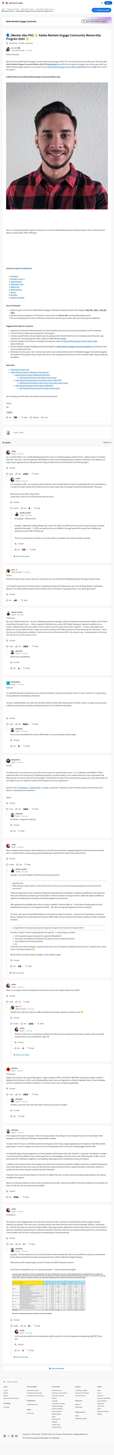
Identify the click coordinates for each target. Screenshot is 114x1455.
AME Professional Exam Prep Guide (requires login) (38, 377)
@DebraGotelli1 (16, 282)
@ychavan (14, 276)
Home (3, 9)
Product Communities (13, 9)
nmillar (13, 451)
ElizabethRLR (15, 682)
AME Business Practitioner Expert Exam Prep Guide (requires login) (43, 383)
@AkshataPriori (16, 290)
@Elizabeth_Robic (17, 284)
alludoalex (18, 651)
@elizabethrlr (35, 788)
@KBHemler (15, 287)
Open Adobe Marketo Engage (96, 21)
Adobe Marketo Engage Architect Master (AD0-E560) (67, 67)
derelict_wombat (25, 513)
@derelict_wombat (17, 298)
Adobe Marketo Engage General (44, 9)
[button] (101, 10)
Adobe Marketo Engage (27, 9)
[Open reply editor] (57, 432)
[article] (56, 463)
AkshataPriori (15, 760)
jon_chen (14, 48)
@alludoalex (52, 64)
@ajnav (13, 292)
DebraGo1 (14, 1068)
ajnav (13, 570)
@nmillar (14, 295)
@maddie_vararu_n (18, 279)
